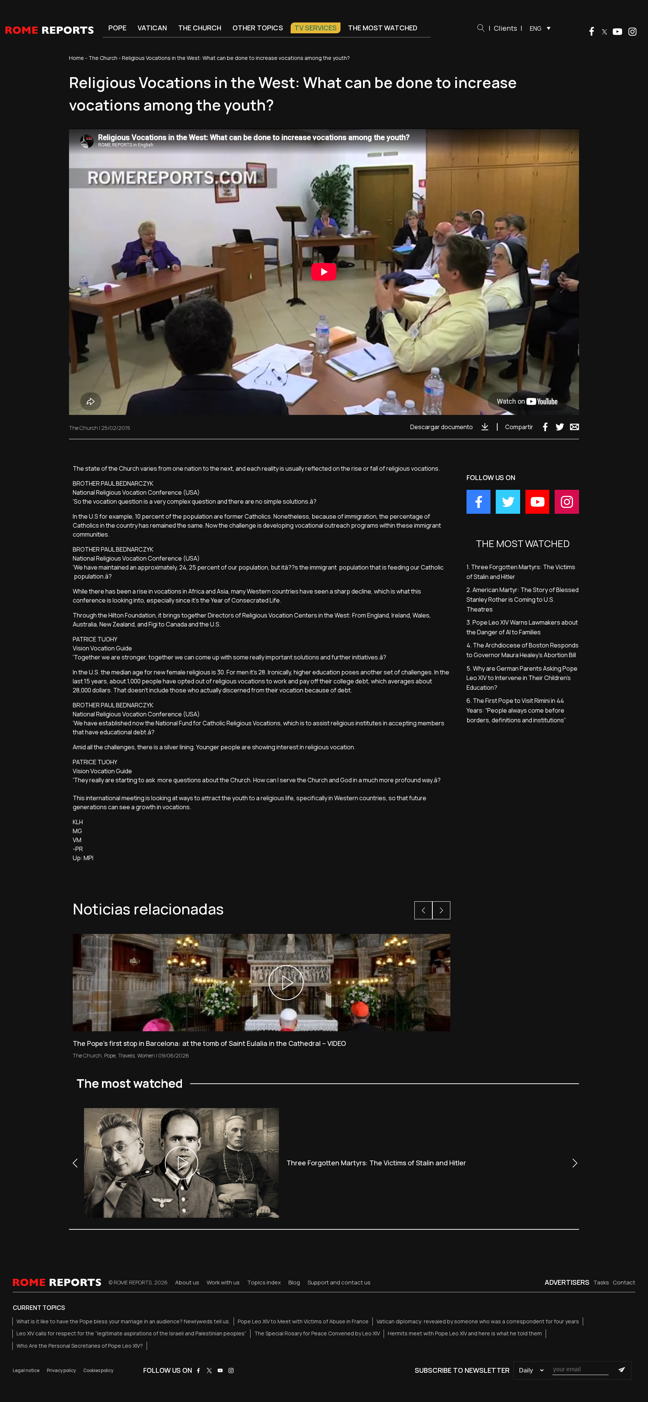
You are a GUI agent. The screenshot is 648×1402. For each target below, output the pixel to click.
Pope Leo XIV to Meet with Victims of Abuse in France (303, 1321)
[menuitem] (538, 28)
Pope (117, 27)
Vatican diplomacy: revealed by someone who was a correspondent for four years (477, 1321)
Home (76, 57)
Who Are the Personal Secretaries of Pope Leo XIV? (79, 1345)
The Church (199, 27)
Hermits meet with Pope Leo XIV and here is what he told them (465, 1333)
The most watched (382, 27)
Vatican (152, 27)
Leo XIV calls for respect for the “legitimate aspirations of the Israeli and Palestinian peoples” (131, 1333)
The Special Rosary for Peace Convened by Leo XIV (317, 1333)
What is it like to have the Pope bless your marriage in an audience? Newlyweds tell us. (123, 1321)
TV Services (315, 27)
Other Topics (257, 27)
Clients (505, 28)
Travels (126, 1055)
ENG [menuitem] (536, 28)
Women (146, 1055)
